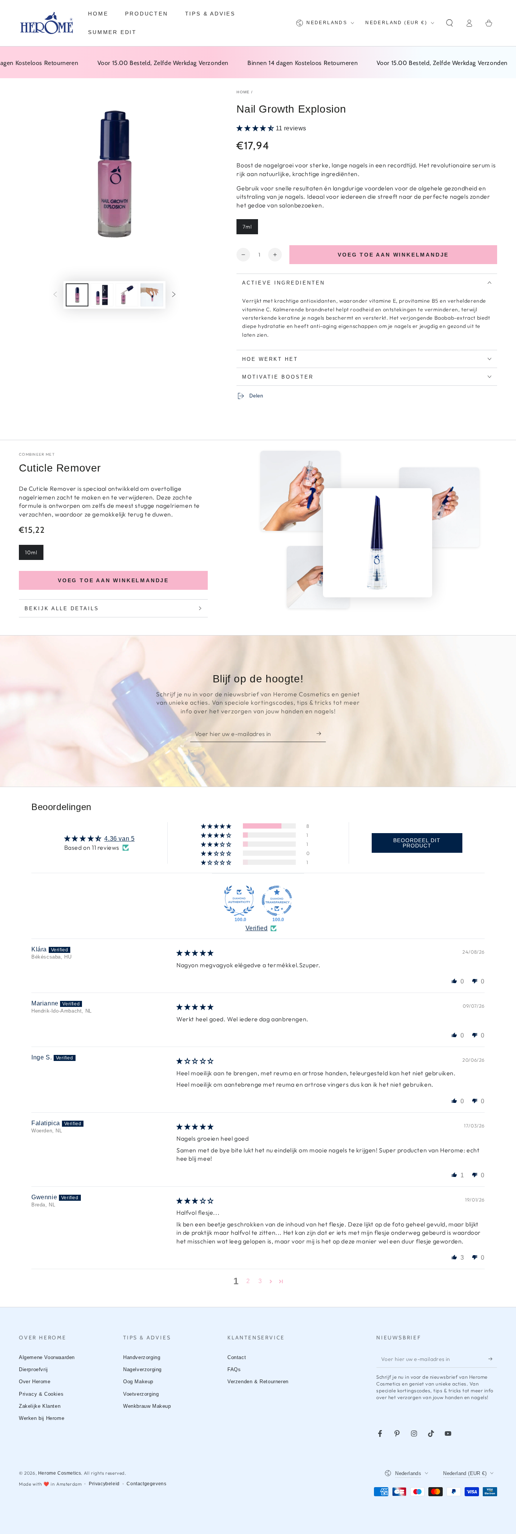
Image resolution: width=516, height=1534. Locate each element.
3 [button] (260, 1281)
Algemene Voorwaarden (47, 1357)
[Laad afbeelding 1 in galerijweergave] (77, 294)
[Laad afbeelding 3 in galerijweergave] (127, 294)
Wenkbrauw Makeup (147, 1406)
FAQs (234, 1369)
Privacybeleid (104, 1483)
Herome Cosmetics (59, 1473)
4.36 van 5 (119, 838)
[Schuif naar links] (55, 294)
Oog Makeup (138, 1381)
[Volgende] (173, 294)
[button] (449, 23)
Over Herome (35, 1381)
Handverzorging (141, 1357)
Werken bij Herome (41, 1418)
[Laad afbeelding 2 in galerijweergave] (102, 294)
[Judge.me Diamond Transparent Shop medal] (277, 901)
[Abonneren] (321, 733)
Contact (236, 1357)
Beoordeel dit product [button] (416, 843)
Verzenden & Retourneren (258, 1381)
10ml (31, 552)
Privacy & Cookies (41, 1394)
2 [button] (248, 1281)
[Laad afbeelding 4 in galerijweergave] (152, 294)
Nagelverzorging (142, 1369)
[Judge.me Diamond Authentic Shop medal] (239, 901)
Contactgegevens (146, 1483)
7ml (247, 226)
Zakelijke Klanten (39, 1406)
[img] (195, 953)
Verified (257, 928)
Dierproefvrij (33, 1369)
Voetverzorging (141, 1394)
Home (243, 92)
